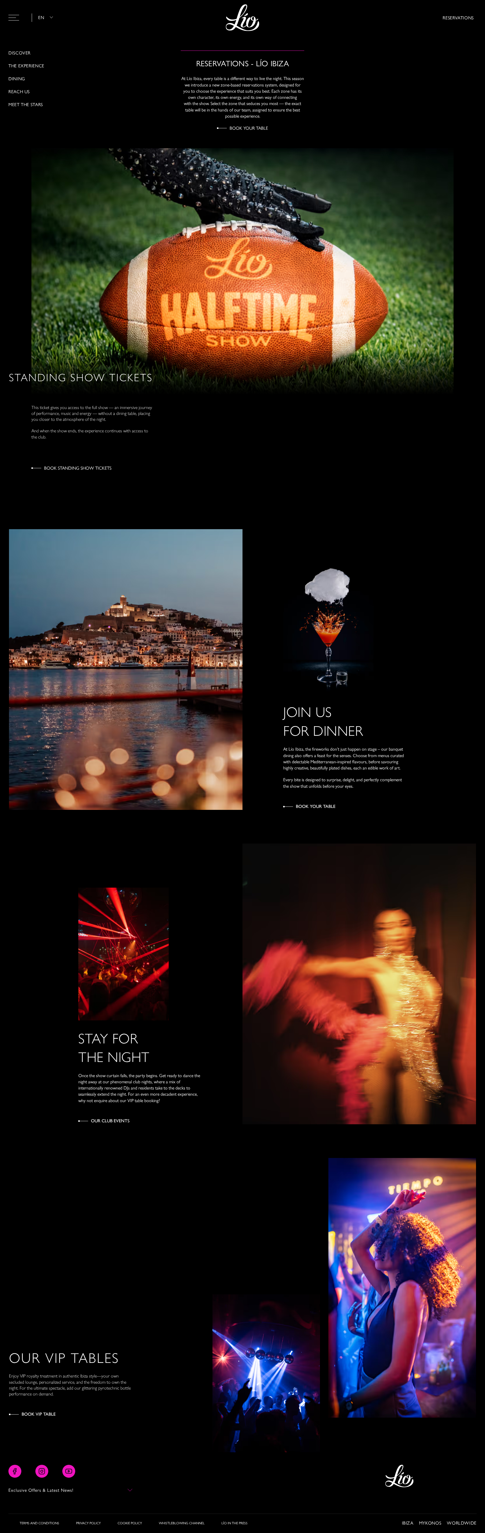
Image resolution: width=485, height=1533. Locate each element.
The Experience (26, 65)
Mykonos (430, 1523)
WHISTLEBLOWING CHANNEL (182, 1522)
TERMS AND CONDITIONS (39, 1522)
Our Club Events (110, 1120)
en (41, 17)
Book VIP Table (39, 1414)
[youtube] (68, 1471)
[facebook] (14, 1471)
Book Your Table (249, 128)
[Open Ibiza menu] (13, 17)
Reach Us (19, 91)
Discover (19, 53)
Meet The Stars (25, 104)
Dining (16, 78)
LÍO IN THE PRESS (234, 1522)
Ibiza (407, 1523)
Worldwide (462, 1523)
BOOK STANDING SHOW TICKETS (77, 468)
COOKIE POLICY (130, 1522)
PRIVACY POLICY (88, 1522)
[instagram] (41, 1471)
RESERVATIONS (458, 17)
